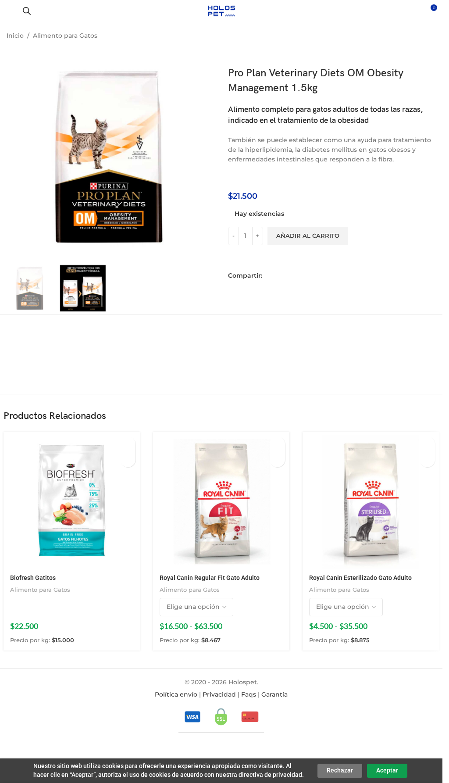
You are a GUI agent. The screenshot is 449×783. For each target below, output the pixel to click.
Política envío (176, 694)
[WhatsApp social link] (294, 276)
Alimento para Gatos (65, 35)
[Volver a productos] (420, 36)
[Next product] (430, 36)
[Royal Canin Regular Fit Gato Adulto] (221, 500)
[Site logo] (221, 10)
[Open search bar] (26, 10)
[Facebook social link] (269, 276)
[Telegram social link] (306, 276)
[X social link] (281, 276)
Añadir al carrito (307, 235)
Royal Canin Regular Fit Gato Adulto (210, 577)
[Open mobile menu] (10, 11)
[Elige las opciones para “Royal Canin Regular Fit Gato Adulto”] (277, 444)
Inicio (15, 35)
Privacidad (219, 694)
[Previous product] (409, 36)
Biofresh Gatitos (33, 577)
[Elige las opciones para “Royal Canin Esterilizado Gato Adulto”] (427, 444)
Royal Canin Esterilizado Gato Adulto (360, 577)
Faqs (248, 694)
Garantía (274, 694)
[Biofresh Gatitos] (72, 500)
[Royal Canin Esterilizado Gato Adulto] (371, 500)
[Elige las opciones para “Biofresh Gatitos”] (127, 444)
